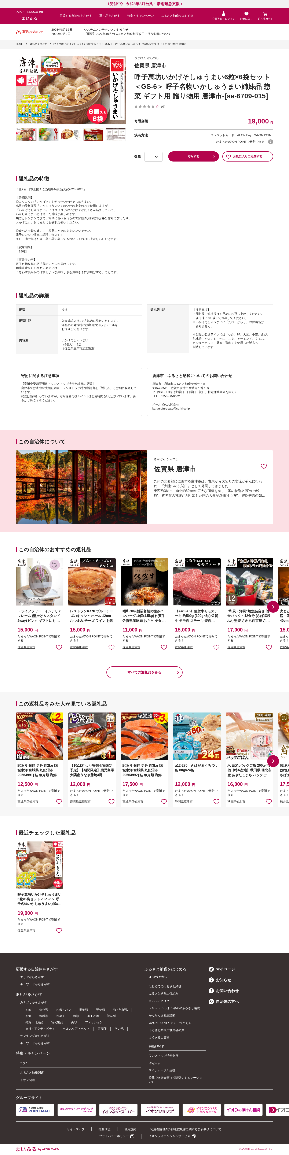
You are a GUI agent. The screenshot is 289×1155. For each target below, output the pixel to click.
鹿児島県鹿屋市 (80, 801)
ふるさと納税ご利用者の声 (166, 1030)
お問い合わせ (227, 991)
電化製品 (57, 1022)
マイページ (225, 969)
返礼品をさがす (109, 15)
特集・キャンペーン (140, 15)
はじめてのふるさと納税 (165, 986)
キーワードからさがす (35, 984)
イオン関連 (27, 1080)
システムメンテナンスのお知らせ (106, 29)
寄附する (194, 156)
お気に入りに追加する (248, 156)
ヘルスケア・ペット (76, 1028)
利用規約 (130, 1129)
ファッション (94, 1022)
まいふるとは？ (159, 1001)
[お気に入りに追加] (264, 466)
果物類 (83, 1009)
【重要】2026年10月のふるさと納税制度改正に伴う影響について (127, 34)
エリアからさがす (32, 977)
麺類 (76, 1016)
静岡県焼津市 (184, 801)
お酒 (28, 1016)
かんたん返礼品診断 (162, 1015)
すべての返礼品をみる (144, 672)
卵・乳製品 (120, 1009)
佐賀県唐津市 (26, 647)
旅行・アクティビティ (40, 1028)
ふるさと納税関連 (32, 1072)
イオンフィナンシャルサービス (169, 1136)
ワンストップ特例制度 (163, 1055)
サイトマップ (76, 1129)
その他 (119, 1028)
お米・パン (63, 1009)
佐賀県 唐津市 (150, 65)
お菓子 (60, 1016)
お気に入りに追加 (264, 466)
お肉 (28, 1009)
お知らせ (223, 980)
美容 (74, 1022)
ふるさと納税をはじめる (177, 15)
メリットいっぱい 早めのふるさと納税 (174, 1008)
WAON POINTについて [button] (270, 141)
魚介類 (43, 1009)
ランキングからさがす (35, 1035)
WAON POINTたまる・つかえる (170, 1023)
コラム (24, 1063)
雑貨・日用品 (34, 1022)
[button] (273, 607)
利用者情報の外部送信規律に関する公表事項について (185, 1129)
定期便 (102, 1028)
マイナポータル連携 (162, 1070)
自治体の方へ (227, 1001)
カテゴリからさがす (33, 1002)
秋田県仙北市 (236, 801)
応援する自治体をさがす (75, 15)
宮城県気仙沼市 (28, 801)
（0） (163, 106)
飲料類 (43, 1016)
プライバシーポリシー (114, 1136)
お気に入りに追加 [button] (59, 647)
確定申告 (155, 1063)
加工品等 (93, 1016)
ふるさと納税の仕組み (163, 993)
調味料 (111, 1016)
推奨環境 (104, 1129)
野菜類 (100, 1009)
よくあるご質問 (159, 1037)
